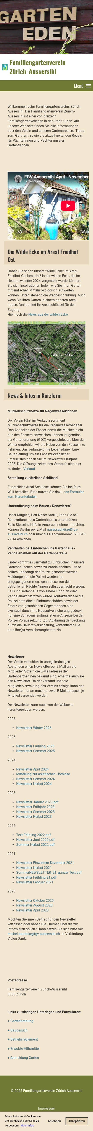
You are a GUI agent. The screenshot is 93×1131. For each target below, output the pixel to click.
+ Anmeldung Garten (23, 1058)
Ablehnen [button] (54, 1121)
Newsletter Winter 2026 (33, 728)
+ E (10, 1049)
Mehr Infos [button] (27, 1125)
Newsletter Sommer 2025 (35, 751)
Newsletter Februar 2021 (34, 882)
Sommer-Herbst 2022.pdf (35, 845)
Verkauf (29, 469)
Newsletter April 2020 (32, 910)
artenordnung (23, 1021)
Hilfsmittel (31, 1049)
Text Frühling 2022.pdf (33, 835)
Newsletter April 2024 (32, 769)
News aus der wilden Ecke (48, 314)
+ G (10, 1021)
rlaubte (17, 1049)
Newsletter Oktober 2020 (35, 900)
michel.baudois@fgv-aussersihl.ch (34, 934)
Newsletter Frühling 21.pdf (36, 877)
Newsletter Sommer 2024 (35, 779)
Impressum (46, 1108)
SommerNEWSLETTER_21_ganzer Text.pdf (49, 872)
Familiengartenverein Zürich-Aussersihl (38, 67)
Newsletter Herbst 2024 (34, 784)
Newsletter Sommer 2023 (35, 812)
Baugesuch (18, 1030)
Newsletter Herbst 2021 (34, 868)
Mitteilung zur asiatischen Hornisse (43, 774)
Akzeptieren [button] (76, 1121)
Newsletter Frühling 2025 (35, 746)
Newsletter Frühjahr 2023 (35, 807)
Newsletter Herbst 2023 (34, 817)
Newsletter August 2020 (34, 905)
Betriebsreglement (24, 1039)
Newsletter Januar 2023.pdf (37, 802)
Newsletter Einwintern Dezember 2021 (45, 863)
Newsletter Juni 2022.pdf (35, 840)
